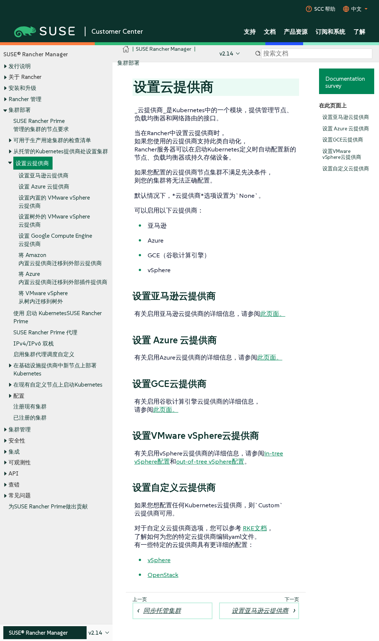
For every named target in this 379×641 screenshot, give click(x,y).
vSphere (159, 560)
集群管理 (20, 429)
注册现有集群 (30, 406)
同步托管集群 (162, 611)
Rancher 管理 (25, 99)
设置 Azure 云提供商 (44, 186)
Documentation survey (345, 82)
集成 (14, 451)
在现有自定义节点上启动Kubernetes (58, 384)
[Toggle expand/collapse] (5, 66)
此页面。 (272, 314)
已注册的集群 (30, 417)
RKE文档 (255, 528)
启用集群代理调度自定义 (43, 354)
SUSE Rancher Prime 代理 (45, 332)
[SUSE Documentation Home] (126, 49)
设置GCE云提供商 (342, 140)
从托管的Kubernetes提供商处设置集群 (60, 151)
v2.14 (226, 53)
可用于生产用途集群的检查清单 (52, 140)
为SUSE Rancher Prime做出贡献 (48, 506)
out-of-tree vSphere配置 (210, 461)
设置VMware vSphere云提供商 (341, 154)
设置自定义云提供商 (345, 169)
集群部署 (20, 109)
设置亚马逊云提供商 (43, 175)
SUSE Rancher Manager (163, 48)
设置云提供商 (32, 163)
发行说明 (20, 66)
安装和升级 (22, 87)
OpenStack (163, 575)
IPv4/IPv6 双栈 (33, 343)
